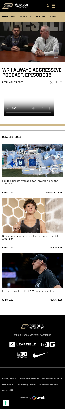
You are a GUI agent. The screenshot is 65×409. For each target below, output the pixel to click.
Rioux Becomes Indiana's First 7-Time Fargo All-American (30, 237)
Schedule (25, 17)
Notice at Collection (49, 384)
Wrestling (7, 193)
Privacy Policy (9, 378)
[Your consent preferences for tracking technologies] (6, 403)
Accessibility (8, 390)
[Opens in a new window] (23, 344)
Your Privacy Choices (26, 384)
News (53, 17)
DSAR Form (8, 384)
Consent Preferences (29, 378)
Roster (40, 17)
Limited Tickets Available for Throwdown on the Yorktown (30, 182)
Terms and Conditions (52, 378)
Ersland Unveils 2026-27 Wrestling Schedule (28, 291)
